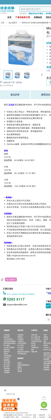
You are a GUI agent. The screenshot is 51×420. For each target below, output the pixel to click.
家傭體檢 (7, 360)
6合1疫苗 (20, 347)
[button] (41, 74)
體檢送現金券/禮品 (36, 13)
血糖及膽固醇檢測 (23, 365)
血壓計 (19, 363)
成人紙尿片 (11, 279)
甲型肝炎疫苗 (21, 343)
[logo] (7, 14)
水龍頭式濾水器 (36, 341)
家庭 (34, 417)
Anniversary (26, 417)
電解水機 (34, 351)
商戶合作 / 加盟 (31, 415)
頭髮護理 (46, 367)
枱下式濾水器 (35, 339)
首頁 (9, 17)
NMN (45, 335)
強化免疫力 (47, 353)
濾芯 (32, 349)
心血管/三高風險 (9, 347)
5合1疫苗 (20, 345)
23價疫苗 (20, 339)
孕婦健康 (46, 369)
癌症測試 (7, 358)
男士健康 (7, 345)
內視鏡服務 (7, 356)
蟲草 (44, 341)
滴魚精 (45, 345)
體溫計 (19, 367)
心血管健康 (47, 361)
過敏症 (6, 353)
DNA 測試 (7, 362)
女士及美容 (47, 357)
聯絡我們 (42, 415)
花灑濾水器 (35, 347)
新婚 (17, 417)
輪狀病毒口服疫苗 (23, 351)
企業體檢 (7, 372)
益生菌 (45, 339)
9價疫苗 (20, 337)
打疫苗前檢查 (8, 339)
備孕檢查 (7, 351)
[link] (9, 393)
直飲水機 (34, 335)
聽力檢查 (7, 366)
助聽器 (19, 371)
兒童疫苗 (20, 335)
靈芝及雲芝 (47, 343)
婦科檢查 (7, 337)
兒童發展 (7, 370)
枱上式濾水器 (35, 337)
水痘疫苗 (20, 349)
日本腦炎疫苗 (21, 353)
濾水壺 (33, 343)
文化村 (11, 104)
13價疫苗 (20, 341)
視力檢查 (7, 364)
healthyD (42, 417)
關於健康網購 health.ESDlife (13, 415)
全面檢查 (7, 335)
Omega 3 (46, 347)
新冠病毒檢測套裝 (10, 343)
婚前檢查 (7, 349)
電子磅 (19, 369)
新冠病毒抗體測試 (10, 341)
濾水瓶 (33, 345)
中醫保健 (7, 368)
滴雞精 (45, 337)
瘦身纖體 (46, 359)
